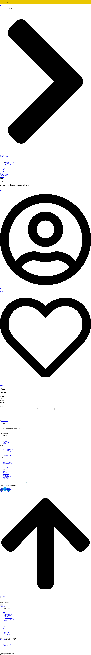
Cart (3, 627)
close (7, 654)
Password (2, 602)
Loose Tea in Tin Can (9, 615)
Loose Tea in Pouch (9, 614)
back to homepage (4, 187)
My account (5, 631)
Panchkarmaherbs (3, 5)
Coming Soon (11, 619)
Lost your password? (4, 606)
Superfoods (5, 620)
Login (2, 605)
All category (5, 641)
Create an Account (7, 597)
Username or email (4, 600)
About (4, 621)
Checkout (5, 628)
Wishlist (2, 385)
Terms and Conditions (7, 634)
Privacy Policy (6, 632)
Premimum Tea (8, 618)
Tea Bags (7, 616)
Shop (1, 190)
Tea (3, 613)
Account (2, 289)
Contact (4, 622)
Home (4, 612)
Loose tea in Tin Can (7, 644)
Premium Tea (5, 645)
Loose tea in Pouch (7, 643)
